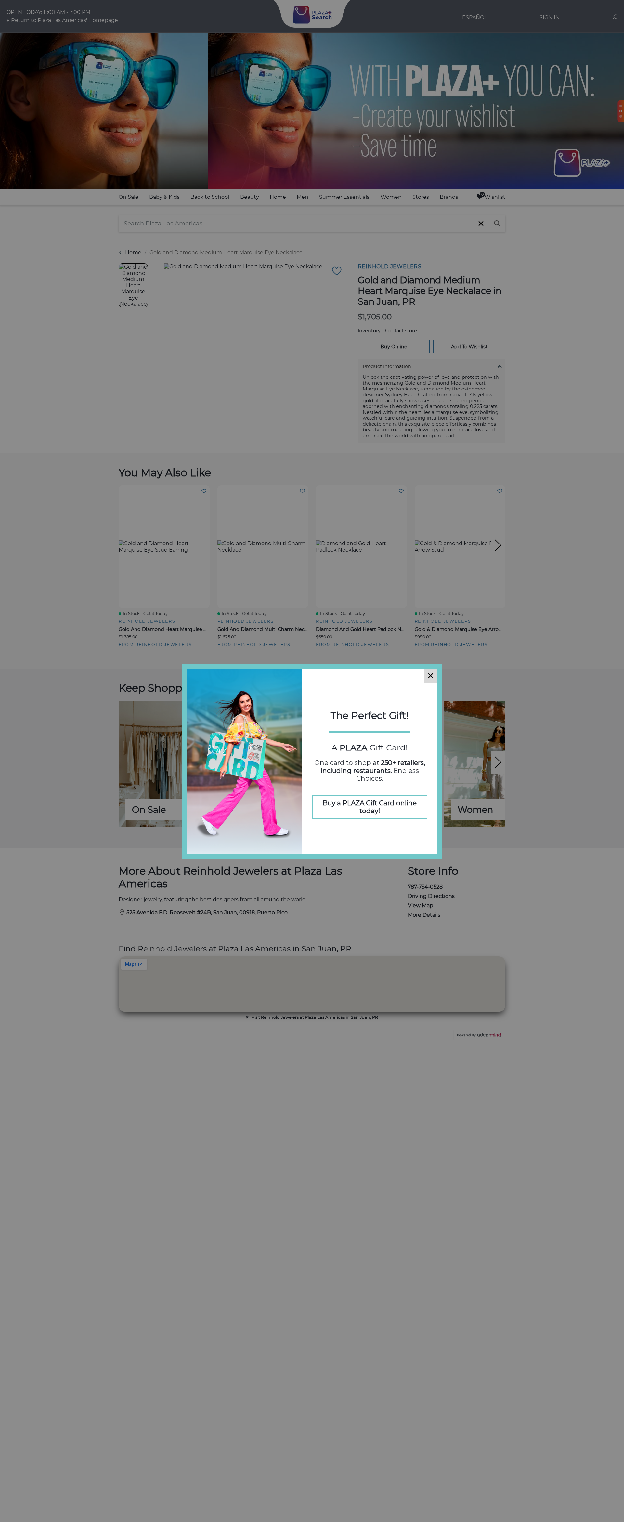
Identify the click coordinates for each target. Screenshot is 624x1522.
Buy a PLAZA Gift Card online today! (370, 807)
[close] (430, 676)
